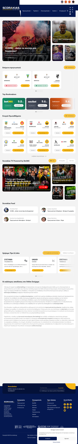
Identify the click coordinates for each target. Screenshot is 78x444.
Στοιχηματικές (45, 11)
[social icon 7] (70, 14)
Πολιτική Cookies (56, 442)
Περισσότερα (17, 133)
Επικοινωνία (20, 407)
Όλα (53, 160)
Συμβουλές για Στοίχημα (52, 253)
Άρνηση (67, 438)
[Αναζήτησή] (67, 11)
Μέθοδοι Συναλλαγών (68, 253)
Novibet (34, 405)
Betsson (34, 407)
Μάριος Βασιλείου (52, 218)
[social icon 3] (70, 10)
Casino (54, 11)
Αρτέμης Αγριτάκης (52, 209)
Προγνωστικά (26, 11)
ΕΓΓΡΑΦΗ (42, 187)
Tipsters (35, 11)
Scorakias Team (14, 209)
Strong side (62, 160)
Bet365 (34, 403)
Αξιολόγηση (8, 105)
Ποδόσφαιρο (70, 67)
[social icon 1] (70, 8)
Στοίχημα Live (21, 405)
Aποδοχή (47, 438)
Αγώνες (8, 133)
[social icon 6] (72, 12)
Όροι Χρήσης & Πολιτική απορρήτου (53, 408)
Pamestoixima (36, 412)
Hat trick (71, 160)
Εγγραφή (18, 105)
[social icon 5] (70, 12)
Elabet (34, 410)
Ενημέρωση (62, 11)
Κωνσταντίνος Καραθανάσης (17, 218)
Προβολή (25, 85)
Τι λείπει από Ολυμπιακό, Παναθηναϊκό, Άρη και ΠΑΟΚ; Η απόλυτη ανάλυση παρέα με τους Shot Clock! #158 (20, 182)
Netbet (34, 414)
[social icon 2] (72, 8)
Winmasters (35, 416)
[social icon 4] (72, 10)
